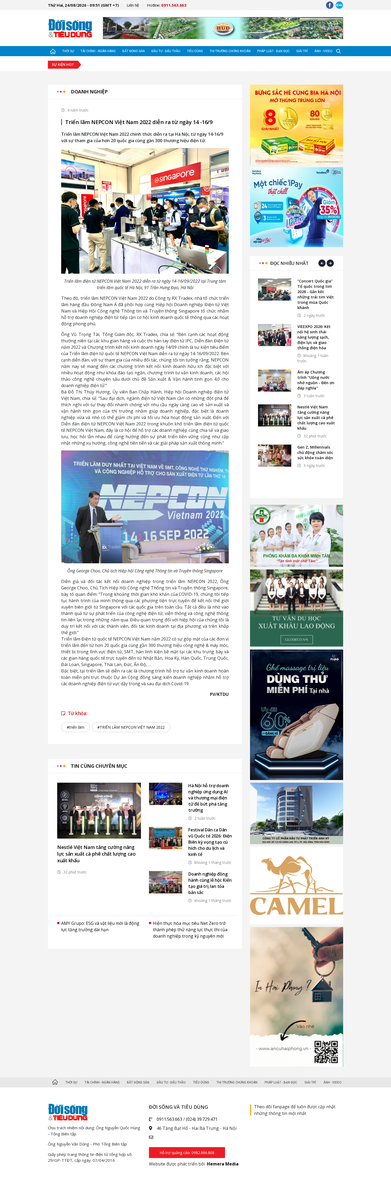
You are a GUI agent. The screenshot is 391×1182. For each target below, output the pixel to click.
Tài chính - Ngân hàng (98, 51)
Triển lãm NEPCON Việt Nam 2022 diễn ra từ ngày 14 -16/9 (139, 122)
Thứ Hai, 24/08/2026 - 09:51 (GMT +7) (83, 5)
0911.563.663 (169, 1119)
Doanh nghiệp (89, 91)
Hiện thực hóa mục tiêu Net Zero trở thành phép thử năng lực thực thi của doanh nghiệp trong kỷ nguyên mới (190, 929)
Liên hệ (133, 5)
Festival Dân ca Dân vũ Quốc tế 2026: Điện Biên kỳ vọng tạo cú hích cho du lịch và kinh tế (210, 842)
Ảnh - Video (323, 51)
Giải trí (302, 51)
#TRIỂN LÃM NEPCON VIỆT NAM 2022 (131, 727)
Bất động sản (133, 51)
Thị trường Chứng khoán (230, 51)
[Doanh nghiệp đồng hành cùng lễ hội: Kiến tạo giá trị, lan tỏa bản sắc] (165, 882)
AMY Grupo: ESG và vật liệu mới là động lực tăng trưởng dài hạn (100, 926)
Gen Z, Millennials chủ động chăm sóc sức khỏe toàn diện (315, 452)
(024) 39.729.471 (202, 1119)
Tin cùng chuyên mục (99, 766)
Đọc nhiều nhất (289, 263)
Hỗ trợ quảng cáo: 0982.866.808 (187, 1152)
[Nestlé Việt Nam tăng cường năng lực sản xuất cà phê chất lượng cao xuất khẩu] (99, 811)
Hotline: (166, 5)
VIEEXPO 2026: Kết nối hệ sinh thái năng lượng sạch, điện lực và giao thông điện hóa (314, 337)
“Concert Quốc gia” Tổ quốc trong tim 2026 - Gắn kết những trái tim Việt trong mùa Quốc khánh (315, 294)
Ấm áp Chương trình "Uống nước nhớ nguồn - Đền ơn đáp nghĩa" (315, 380)
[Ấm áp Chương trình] (274, 381)
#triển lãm (75, 727)
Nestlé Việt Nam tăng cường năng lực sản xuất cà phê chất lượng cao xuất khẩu (96, 854)
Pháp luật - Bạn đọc (273, 51)
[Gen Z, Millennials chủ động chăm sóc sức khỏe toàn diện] (274, 456)
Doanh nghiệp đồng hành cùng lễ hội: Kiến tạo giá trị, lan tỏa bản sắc (210, 883)
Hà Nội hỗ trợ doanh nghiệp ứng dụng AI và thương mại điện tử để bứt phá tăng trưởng (208, 798)
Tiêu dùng (195, 51)
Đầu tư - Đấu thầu (165, 51)
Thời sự (68, 51)
